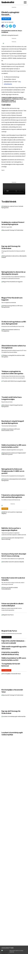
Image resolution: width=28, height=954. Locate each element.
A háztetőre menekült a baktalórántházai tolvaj (10, 653)
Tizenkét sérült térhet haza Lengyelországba (11, 398)
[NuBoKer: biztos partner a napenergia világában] (14, 518)
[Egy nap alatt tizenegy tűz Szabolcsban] (14, 237)
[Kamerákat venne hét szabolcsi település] (14, 568)
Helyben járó (6, 18)
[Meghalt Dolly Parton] (14, 621)
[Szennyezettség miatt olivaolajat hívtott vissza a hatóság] (14, 544)
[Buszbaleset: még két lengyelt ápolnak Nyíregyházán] (14, 411)
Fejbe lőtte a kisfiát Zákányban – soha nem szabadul (13, 642)
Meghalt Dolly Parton (9, 631)
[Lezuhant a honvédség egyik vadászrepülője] (14, 723)
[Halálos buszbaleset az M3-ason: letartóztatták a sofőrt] (14, 435)
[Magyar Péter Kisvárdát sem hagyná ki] (14, 288)
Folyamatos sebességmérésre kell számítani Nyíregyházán (13, 496)
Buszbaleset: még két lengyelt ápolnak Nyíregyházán (12, 422)
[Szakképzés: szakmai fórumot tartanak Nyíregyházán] (14, 213)
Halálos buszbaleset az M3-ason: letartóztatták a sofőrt (13, 446)
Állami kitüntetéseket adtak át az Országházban (13, 347)
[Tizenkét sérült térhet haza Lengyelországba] (14, 387)
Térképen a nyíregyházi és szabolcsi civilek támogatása (12, 372)
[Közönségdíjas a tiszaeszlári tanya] (14, 680)
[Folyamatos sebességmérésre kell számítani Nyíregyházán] (14, 485)
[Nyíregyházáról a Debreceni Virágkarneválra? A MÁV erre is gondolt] (14, 459)
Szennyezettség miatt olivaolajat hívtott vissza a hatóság (13, 555)
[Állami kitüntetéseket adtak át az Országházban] (14, 336)
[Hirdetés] (14, 43)
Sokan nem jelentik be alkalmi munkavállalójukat (12, 605)
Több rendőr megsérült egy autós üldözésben (13, 648)
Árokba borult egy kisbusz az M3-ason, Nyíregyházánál (13, 323)
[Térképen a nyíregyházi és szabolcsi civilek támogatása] (14, 362)
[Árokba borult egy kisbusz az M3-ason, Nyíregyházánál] (14, 312)
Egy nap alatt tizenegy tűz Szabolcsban (10, 247)
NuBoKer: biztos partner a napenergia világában (11, 529)
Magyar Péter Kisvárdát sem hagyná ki (11, 299)
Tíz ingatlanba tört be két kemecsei (10, 665)
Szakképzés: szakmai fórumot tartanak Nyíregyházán (12, 223)
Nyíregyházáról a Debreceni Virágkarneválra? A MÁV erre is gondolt (12, 471)
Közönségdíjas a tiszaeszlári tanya (12, 691)
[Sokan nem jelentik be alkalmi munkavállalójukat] (14, 594)
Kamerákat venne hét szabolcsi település (13, 579)
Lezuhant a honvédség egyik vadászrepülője (12, 734)
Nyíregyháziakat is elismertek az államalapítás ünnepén (13, 273)
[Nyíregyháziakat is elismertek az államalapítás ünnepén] (14, 262)
